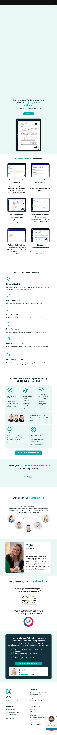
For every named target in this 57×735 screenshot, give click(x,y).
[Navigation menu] (54, 2)
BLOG (7, 724)
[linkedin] (7, 700)
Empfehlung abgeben (11, 717)
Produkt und (17, 703)
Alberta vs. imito (10, 721)
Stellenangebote (10, 711)
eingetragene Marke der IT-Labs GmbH (13, 704)
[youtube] (10, 700)
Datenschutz (33, 714)
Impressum (33, 711)
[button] (28, 453)
